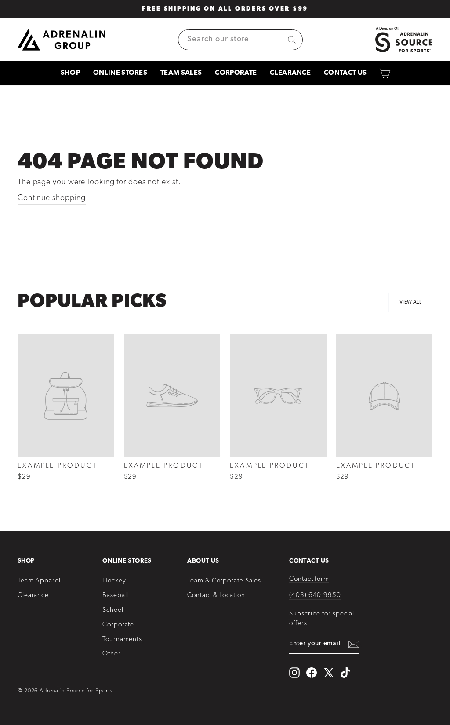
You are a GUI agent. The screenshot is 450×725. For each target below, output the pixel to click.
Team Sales (181, 73)
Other (111, 654)
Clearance (290, 73)
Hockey (114, 581)
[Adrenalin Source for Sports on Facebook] (311, 672)
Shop (70, 73)
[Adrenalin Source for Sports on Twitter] (328, 672)
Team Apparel (39, 581)
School (112, 610)
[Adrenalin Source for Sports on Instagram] (294, 672)
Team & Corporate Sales (224, 581)
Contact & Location (216, 595)
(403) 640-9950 (315, 595)
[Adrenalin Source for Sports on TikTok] (345, 672)
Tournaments (122, 639)
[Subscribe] (353, 644)
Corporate (236, 73)
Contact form (309, 579)
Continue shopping (52, 198)
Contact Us (345, 73)
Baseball (115, 595)
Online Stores (120, 73)
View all (410, 302)
